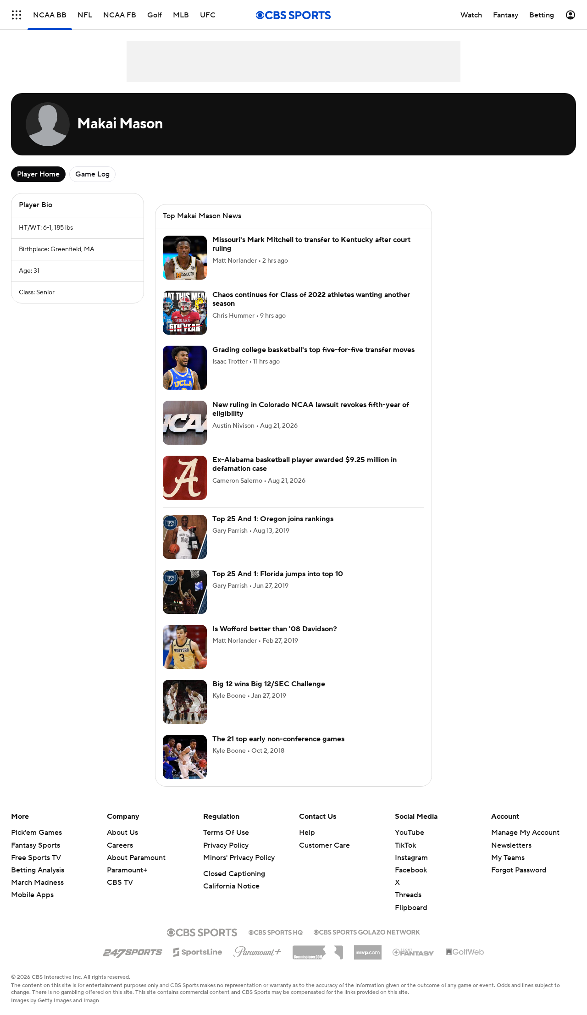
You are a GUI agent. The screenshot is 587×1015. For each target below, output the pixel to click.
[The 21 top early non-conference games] (185, 757)
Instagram (411, 857)
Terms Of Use (226, 832)
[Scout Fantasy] (414, 951)
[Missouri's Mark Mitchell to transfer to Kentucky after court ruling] (185, 258)
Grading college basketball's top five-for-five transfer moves (313, 349)
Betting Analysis (37, 870)
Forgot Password (519, 870)
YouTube (409, 832)
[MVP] (368, 949)
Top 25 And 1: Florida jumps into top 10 (277, 574)
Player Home (38, 174)
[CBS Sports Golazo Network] (367, 931)
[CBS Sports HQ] (276, 931)
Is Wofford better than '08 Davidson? (274, 629)
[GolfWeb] (465, 952)
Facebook (411, 870)
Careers (120, 845)
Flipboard (411, 907)
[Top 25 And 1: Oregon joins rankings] (185, 537)
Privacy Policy (226, 845)
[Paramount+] (257, 949)
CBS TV (120, 882)
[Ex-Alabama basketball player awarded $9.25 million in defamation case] (185, 478)
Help (307, 832)
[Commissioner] (318, 949)
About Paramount (136, 857)
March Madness (37, 882)
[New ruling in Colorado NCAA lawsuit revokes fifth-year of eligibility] (185, 423)
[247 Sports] (132, 950)
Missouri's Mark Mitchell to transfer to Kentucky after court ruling (311, 244)
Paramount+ (127, 870)
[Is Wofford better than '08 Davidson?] (185, 647)
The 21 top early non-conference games (278, 739)
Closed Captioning (234, 873)
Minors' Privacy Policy (239, 857)
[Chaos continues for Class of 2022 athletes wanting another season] (185, 313)
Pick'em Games (36, 832)
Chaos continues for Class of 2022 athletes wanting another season (311, 299)
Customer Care (324, 845)
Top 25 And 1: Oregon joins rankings (272, 519)
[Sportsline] (197, 950)
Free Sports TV (36, 857)
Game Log (92, 174)
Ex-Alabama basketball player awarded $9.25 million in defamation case (304, 464)
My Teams (508, 857)
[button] (17, 15)
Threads (408, 894)
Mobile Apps (32, 894)
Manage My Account (525, 832)
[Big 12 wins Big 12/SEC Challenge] (185, 702)
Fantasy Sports (35, 845)
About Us (122, 832)
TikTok (405, 845)
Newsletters (511, 845)
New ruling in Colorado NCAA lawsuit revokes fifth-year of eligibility (310, 409)
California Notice (231, 886)
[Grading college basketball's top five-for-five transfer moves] (185, 368)
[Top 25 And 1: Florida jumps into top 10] (185, 592)
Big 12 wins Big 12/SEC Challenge (268, 684)
